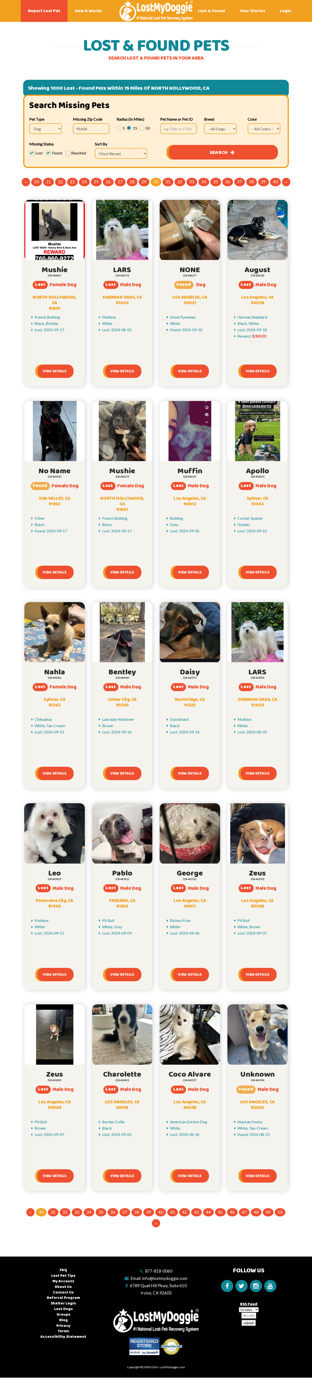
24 (84, 181)
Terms (63, 1331)
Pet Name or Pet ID (176, 119)
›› (286, 181)
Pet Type (36, 119)
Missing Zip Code (87, 119)
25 (96, 181)
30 (156, 181)
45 (220, 1212)
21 (48, 181)
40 (275, 181)
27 (120, 181)
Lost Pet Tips (63, 1276)
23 (72, 181)
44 (208, 1212)
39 (263, 181)
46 (232, 1212)
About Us (63, 1287)
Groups (63, 1315)
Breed (209, 119)
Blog (63, 1320)
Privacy (63, 1326)
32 (179, 181)
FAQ (63, 1270)
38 (251, 181)
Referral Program (63, 1298)
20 (36, 181)
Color (252, 119)
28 (132, 181)
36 (227, 181)
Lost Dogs (63, 1309)
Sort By (101, 144)
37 (239, 181)
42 (184, 1212)
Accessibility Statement (63, 1337)
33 (191, 181)
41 (172, 1212)
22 (60, 181)
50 (280, 1212)
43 (196, 1212)
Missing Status (41, 144)
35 (215, 181)
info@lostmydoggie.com (164, 1278)
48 (256, 1212)
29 (144, 181)
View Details (54, 371)
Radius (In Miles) (130, 119)
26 (108, 181)
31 (168, 181)
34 (203, 181)
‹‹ (26, 181)
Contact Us (63, 1292)
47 (244, 1212)
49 (268, 1212)
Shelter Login (63, 1303)
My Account (63, 1281)
